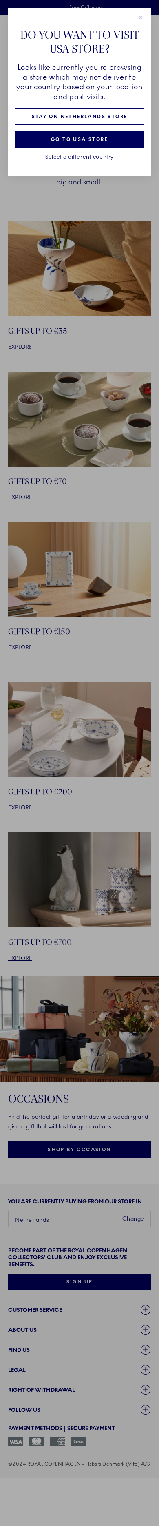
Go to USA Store (79, 139)
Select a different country (79, 157)
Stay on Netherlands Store (80, 116)
